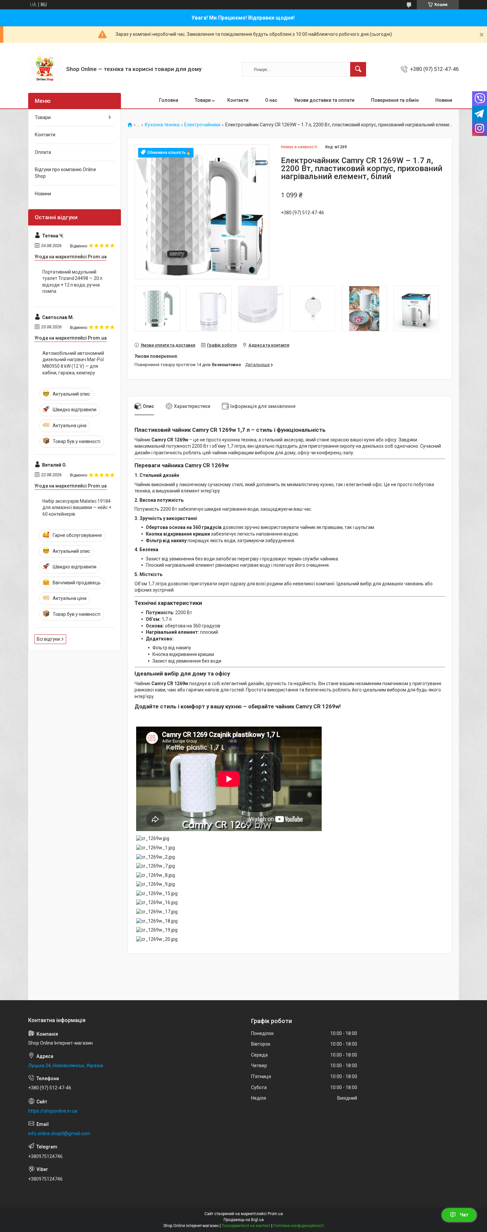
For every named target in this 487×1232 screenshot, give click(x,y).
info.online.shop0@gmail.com (59, 1133)
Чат (464, 1214)
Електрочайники (202, 124)
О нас (271, 100)
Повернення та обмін (395, 100)
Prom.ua (275, 1213)
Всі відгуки (48, 639)
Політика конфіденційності (298, 1225)
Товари (203, 100)
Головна (168, 100)
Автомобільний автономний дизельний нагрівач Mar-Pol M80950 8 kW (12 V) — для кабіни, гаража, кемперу (73, 363)
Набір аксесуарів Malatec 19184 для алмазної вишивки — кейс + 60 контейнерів (76, 507)
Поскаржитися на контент (246, 1225)
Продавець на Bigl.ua (244, 1219)
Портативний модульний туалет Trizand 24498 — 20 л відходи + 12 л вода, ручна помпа (72, 281)
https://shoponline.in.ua (52, 1111)
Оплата (43, 152)
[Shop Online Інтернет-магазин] (44, 69)
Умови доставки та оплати (324, 100)
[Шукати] (358, 69)
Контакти (237, 100)
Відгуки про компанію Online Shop (65, 173)
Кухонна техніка (162, 124)
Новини (443, 100)
